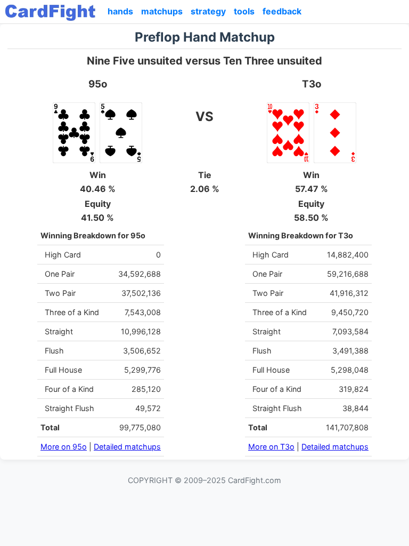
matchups (162, 11)
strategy (208, 11)
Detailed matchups (127, 446)
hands (120, 11)
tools (244, 11)
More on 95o (63, 446)
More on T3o (271, 446)
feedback (282, 11)
